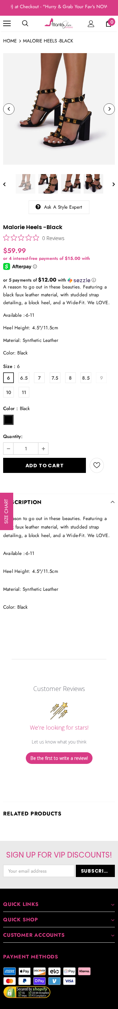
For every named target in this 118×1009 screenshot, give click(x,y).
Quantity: (13, 436)
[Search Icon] (25, 23)
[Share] (109, 465)
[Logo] (59, 23)
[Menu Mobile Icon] (7, 23)
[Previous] (8, 109)
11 (24, 392)
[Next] (109, 109)
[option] (59, 109)
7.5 (55, 378)
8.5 (86, 378)
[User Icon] (91, 23)
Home (10, 40)
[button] (59, 280)
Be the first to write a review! (59, 758)
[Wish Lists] (97, 465)
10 (8, 392)
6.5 (24, 378)
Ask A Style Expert (63, 207)
